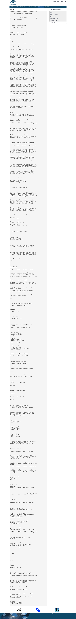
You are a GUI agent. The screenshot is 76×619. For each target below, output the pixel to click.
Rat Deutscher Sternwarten (31, 6)
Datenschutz (47, 6)
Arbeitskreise (40, 6)
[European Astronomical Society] (38, 609)
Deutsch (61, 1)
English (58, 1)
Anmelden (54, 1)
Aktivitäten (16, 6)
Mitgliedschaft (22, 6)
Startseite (12, 6)
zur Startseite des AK (53, 22)
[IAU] (19, 609)
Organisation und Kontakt (54, 20)
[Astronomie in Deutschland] (57, 609)
